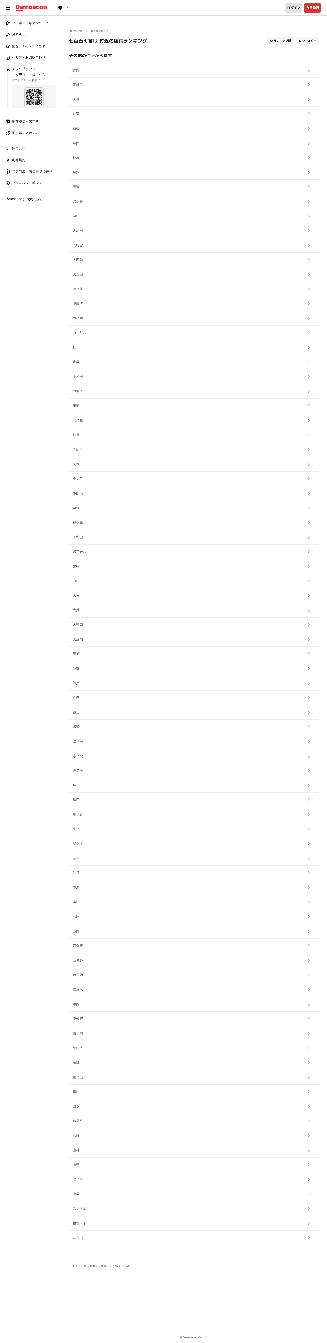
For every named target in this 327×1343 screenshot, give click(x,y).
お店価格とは (101, 31)
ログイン (293, 8)
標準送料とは (80, 31)
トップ (76, 1266)
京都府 (93, 1266)
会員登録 (312, 8)
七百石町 (117, 1266)
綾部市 (104, 1266)
